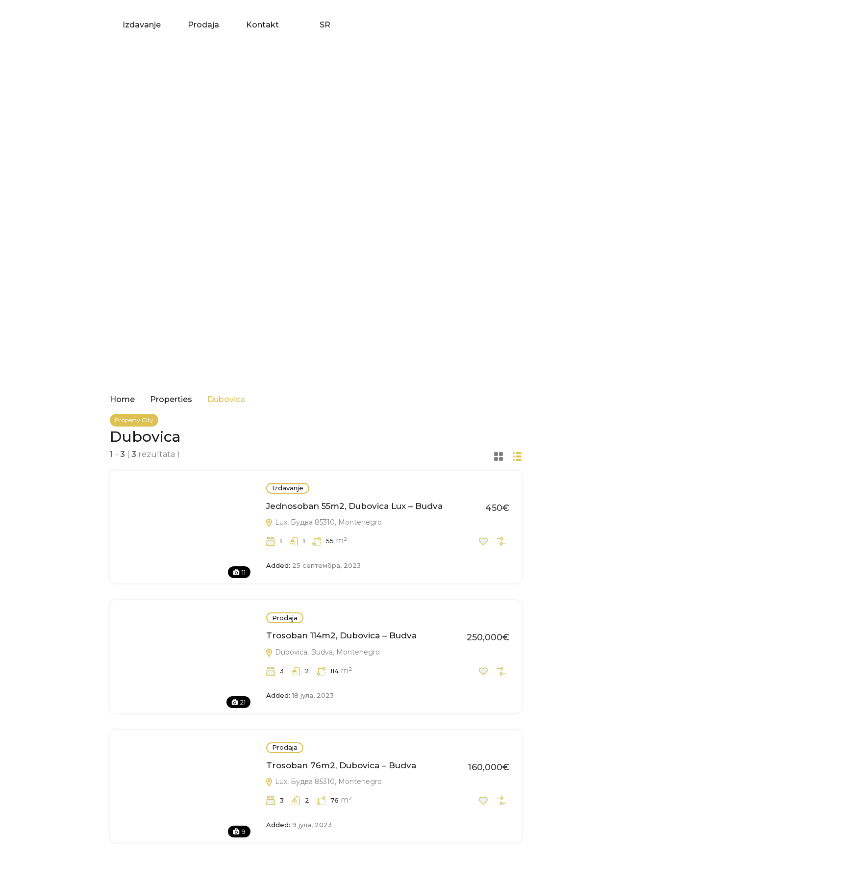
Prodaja (203, 24)
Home (122, 400)
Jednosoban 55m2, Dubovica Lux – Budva (354, 506)
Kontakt (262, 24)
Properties (171, 400)
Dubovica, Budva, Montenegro (326, 652)
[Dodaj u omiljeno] (483, 541)
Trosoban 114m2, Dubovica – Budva (341, 635)
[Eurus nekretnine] (39, 24)
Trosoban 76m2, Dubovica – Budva (341, 765)
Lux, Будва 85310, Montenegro (327, 522)
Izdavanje (142, 24)
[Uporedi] (501, 541)
